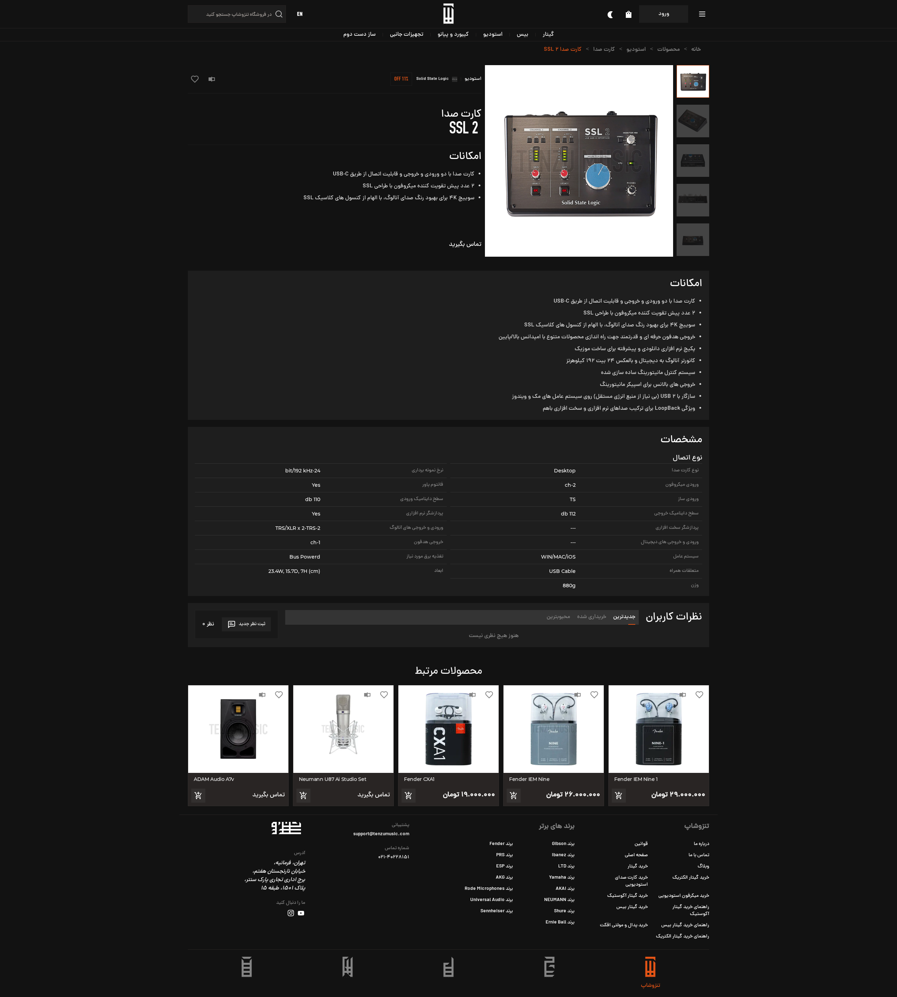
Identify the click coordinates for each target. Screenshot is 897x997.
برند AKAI (565, 889)
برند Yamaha (562, 877)
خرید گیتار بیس (632, 907)
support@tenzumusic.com (381, 834)
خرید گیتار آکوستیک (627, 896)
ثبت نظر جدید (252, 624)
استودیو (492, 34)
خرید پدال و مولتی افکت (624, 925)
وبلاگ (703, 866)
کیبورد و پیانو (453, 34)
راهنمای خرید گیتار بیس (685, 925)
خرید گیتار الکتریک (690, 877)
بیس (522, 34)
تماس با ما (699, 855)
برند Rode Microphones (489, 889)
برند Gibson (563, 844)
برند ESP (504, 866)
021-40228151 (393, 857)
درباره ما (701, 844)
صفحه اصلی (636, 855)
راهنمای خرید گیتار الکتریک (682, 936)
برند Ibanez (563, 855)
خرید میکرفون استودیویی (683, 896)
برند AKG (504, 877)
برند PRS (504, 855)
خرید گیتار (638, 866)
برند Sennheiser (496, 911)
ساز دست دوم (359, 34)
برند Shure (564, 911)
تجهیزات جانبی (406, 34)
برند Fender (501, 844)
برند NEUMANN (559, 900)
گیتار (548, 34)
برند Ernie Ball (560, 922)
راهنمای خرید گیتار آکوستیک (690, 910)
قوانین (641, 844)
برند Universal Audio (491, 900)
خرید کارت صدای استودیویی (631, 881)
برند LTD (566, 866)
